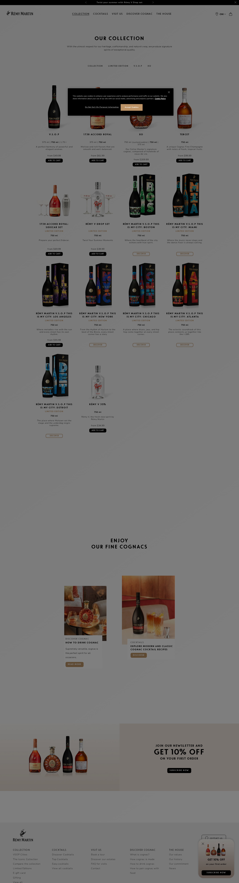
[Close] (169, 92)
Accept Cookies (131, 107)
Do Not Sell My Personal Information (102, 107)
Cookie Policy (160, 98)
